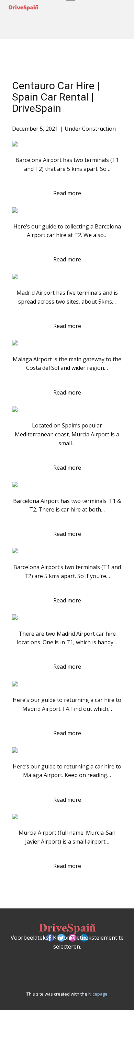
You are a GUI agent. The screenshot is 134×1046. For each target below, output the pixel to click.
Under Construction (90, 128)
